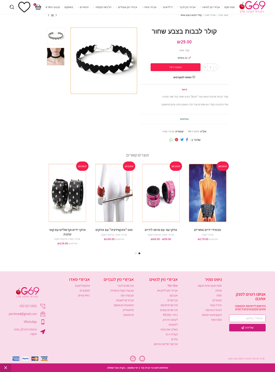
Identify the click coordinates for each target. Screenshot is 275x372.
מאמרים (217, 300)
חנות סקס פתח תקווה (210, 285)
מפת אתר (216, 320)
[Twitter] (182, 140)
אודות (218, 290)
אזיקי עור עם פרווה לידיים (161, 230)
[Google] (133, 359)
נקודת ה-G (172, 334)
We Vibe (173, 285)
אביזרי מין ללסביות (167, 290)
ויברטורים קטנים (169, 310)
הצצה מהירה (188, 183)
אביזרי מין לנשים (163, 279)
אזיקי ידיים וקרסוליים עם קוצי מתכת (67, 232)
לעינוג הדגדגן (170, 320)
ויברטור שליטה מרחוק (166, 344)
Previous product (56, 15)
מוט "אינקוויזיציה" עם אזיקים (114, 230)
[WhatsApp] (171, 140)
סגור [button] (5, 367)
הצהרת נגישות (213, 310)
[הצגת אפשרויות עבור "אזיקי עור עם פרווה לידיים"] (141, 174)
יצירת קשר (216, 305)
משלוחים (184, 119)
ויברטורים (172, 300)
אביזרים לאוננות (125, 300)
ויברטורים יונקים (169, 305)
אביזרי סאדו (210, 15)
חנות (219, 295)
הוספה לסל (175, 67)
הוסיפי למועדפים (182, 77)
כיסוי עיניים (84, 295)
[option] (56, 36)
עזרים (174, 339)
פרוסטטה (128, 315)
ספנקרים (85, 290)
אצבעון (174, 295)
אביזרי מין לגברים (119, 279)
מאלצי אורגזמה (169, 329)
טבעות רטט (127, 295)
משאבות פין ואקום (124, 305)
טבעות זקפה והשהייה (122, 290)
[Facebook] (187, 140)
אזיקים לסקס (154, 234)
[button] (188, 174)
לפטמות (173, 324)
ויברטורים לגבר (125, 285)
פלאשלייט (128, 310)
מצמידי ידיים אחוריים (207, 230)
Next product (49, 15)
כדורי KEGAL (170, 315)
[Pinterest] (176, 140)
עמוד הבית (223, 15)
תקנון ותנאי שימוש (212, 315)
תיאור (184, 89)
